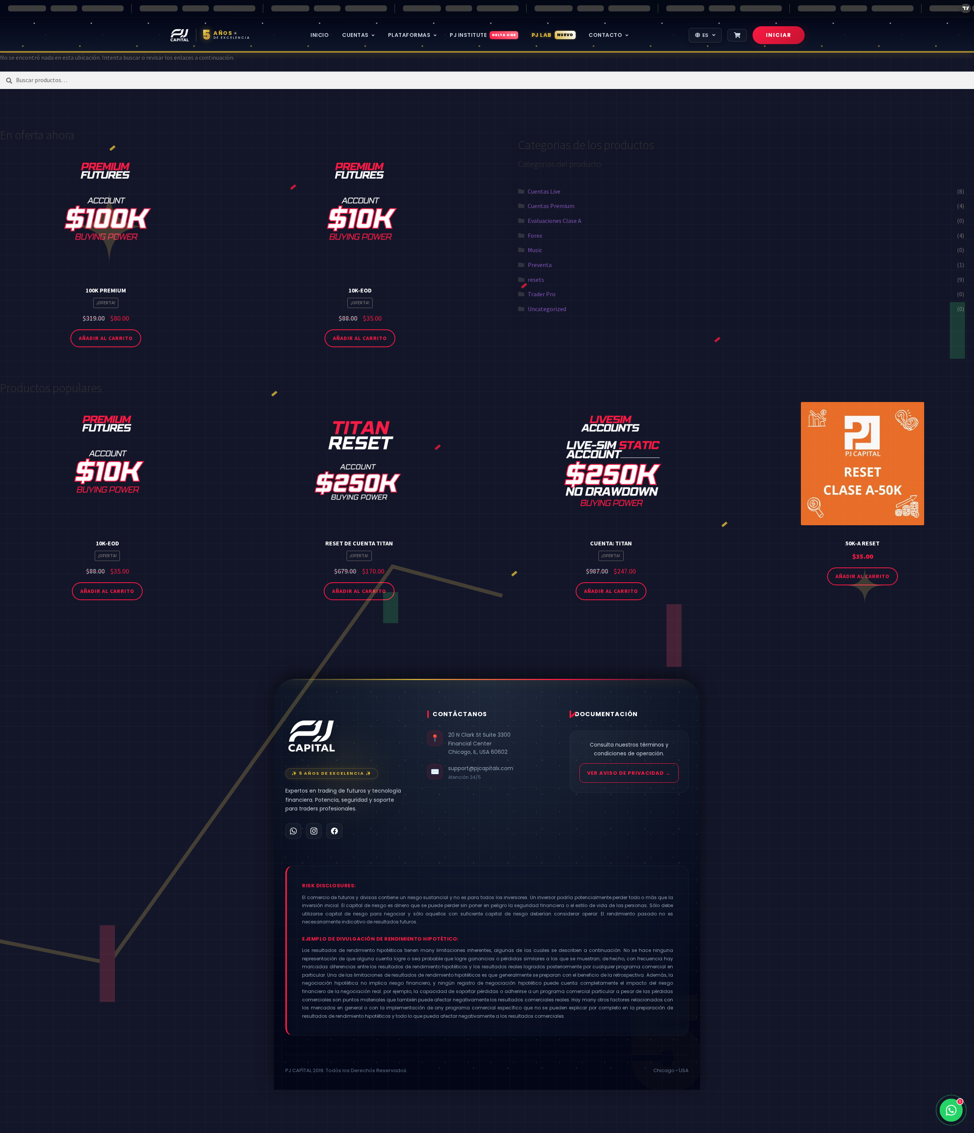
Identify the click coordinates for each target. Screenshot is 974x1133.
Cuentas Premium (551, 206)
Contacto (606, 35)
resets (536, 279)
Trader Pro (541, 294)
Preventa (540, 265)
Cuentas (356, 35)
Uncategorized (547, 309)
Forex (535, 235)
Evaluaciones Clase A (554, 220)
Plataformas (410, 35)
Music (535, 250)
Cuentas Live (544, 191)
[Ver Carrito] (737, 35)
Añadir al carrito (106, 338)
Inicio (319, 35)
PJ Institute (483, 35)
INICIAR (778, 35)
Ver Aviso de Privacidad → (629, 773)
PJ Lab (552, 35)
